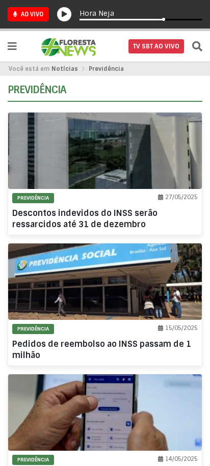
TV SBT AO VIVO (156, 46)
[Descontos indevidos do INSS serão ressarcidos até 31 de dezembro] (105, 174)
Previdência (106, 68)
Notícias (64, 68)
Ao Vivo (31, 14)
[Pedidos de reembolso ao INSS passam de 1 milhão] (105, 304)
